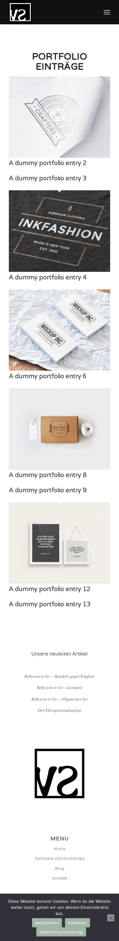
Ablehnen (77, 922)
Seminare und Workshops (60, 858)
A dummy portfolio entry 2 (48, 163)
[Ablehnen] (110, 918)
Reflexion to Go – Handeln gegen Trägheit (59, 676)
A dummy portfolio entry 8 (48, 475)
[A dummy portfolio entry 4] (59, 270)
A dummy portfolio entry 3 (48, 178)
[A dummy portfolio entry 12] (59, 582)
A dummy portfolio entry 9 (48, 490)
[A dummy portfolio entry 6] (59, 369)
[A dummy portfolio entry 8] (59, 468)
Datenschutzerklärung (61, 931)
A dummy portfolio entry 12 (50, 589)
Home (59, 848)
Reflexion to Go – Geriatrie (59, 687)
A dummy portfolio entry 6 (48, 376)
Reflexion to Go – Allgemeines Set (59, 699)
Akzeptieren (47, 922)
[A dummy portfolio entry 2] (59, 156)
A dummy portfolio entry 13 (50, 604)
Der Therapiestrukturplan (59, 710)
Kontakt (59, 878)
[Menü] (107, 12)
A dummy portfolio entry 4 (48, 277)
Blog (59, 868)
